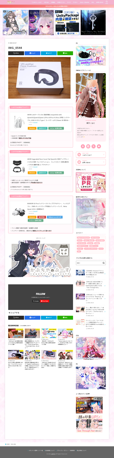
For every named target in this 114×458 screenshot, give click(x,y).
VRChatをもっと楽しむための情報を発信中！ (57, 6)
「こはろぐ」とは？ (36, 2)
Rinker (34, 122)
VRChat (46, 2)
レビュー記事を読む (56, 128)
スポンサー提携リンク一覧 (36, 450)
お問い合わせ (99, 2)
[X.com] (36, 301)
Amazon (32, 128)
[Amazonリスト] (83, 146)
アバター (75, 2)
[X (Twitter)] (94, 146)
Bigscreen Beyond (83, 237)
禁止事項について (81, 450)
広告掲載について (50, 450)
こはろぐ (53, 454)
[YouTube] (44, 301)
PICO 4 (80, 240)
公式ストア (42, 128)
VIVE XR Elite (82, 243)
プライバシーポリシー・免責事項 (66, 450)
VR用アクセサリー (83, 246)
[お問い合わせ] (99, 146)
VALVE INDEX (100, 240)
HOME (8, 444)
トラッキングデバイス (91, 249)
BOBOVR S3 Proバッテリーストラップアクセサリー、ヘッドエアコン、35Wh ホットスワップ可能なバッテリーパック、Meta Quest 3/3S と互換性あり (48, 206)
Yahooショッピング (55, 217)
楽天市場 (41, 217)
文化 (93, 2)
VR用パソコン (61, 2)
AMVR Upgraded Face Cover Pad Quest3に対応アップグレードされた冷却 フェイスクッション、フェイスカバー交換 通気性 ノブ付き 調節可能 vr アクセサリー (48, 162)
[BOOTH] (88, 146)
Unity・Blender (84, 2)
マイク (69, 2)
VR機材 (53, 2)
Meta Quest (95, 237)
